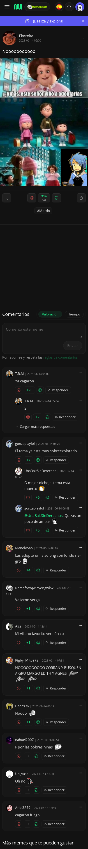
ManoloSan (24, 548)
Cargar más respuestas (37, 426)
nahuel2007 (24, 739)
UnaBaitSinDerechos (40, 470)
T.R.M (19, 373)
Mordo (44, 210)
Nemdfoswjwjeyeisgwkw (34, 588)
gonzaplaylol (25, 443)
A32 (18, 626)
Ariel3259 (22, 807)
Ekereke (26, 35)
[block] (82, 38)
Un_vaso (21, 773)
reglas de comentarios (60, 357)
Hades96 (22, 706)
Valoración (50, 314)
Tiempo (74, 314)
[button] (69, 6)
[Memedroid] (18, 7)
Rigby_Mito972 (26, 660)
